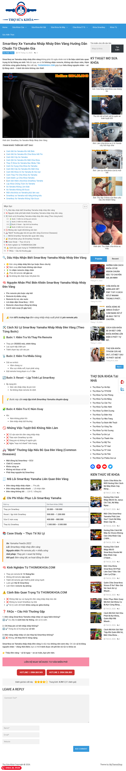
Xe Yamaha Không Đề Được (18, 190)
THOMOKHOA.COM (46, 65)
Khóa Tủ (113, 27)
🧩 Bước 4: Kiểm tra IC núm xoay (20, 227)
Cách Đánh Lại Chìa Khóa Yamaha (20, 178)
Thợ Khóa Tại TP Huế (101, 446)
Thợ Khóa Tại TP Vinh (102, 450)
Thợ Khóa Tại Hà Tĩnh (102, 454)
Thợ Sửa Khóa (8, 764)
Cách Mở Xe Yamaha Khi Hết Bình (20, 151)
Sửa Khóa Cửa (18, 27)
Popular (98, 259)
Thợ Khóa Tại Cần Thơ (102, 403)
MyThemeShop (115, 764)
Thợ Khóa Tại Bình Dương (103, 411)
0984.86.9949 (13, 767)
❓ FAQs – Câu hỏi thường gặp (19, 251)
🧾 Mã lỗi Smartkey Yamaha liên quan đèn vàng (25, 236)
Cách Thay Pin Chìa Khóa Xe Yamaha (21, 175)
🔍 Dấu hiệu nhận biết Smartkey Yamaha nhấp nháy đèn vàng (30, 210)
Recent (115, 259)
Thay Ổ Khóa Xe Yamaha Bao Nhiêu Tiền (23, 163)
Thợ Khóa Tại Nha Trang (103, 418)
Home (4, 27)
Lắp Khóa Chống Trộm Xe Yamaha (20, 184)
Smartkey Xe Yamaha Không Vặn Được (22, 198)
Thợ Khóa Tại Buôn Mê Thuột (105, 422)
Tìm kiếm (117, 48)
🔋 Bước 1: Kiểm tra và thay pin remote (23, 219)
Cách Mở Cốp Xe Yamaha (17, 157)
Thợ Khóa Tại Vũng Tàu (102, 426)
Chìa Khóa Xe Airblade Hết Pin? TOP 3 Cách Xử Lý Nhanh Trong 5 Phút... (114, 292)
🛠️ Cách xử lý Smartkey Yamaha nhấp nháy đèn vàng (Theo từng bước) (34, 216)
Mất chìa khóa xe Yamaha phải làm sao (22, 192)
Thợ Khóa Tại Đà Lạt (101, 434)
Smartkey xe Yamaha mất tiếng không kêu (24, 195)
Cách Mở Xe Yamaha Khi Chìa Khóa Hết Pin (24, 154)
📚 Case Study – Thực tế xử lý (18, 242)
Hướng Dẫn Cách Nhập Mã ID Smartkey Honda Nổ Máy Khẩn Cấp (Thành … (113, 552)
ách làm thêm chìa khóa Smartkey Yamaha (25, 181)
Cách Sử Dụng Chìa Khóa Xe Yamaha (21, 166)
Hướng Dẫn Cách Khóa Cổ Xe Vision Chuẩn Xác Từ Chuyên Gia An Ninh (114, 271)
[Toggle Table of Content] (84, 207)
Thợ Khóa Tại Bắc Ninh (102, 407)
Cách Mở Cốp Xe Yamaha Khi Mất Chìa (22, 169)
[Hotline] (122, 382)
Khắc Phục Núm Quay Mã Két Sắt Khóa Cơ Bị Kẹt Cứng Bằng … (113, 602)
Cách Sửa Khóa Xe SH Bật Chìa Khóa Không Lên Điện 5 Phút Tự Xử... (114, 333)
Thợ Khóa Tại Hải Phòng (103, 395)
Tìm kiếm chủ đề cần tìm (100, 43)
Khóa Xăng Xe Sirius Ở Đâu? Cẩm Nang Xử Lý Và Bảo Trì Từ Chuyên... (114, 313)
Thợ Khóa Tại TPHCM (102, 391)
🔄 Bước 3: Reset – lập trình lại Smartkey (23, 224)
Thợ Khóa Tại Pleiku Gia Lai (104, 458)
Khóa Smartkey (99, 27)
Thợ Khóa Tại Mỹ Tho (102, 442)
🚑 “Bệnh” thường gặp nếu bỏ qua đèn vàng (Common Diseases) (31, 233)
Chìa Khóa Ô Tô (79, 27)
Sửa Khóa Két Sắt (39, 27)
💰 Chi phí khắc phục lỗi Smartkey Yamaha (23, 239)
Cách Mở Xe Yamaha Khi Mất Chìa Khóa (23, 160)
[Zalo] (122, 389)
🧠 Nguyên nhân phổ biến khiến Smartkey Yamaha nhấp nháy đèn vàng (34, 213)
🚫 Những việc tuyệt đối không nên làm (21, 230)
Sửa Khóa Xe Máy (58, 27)
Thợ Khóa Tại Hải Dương (103, 430)
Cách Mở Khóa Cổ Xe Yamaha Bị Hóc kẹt (23, 172)
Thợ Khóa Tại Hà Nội (101, 387)
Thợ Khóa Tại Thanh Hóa (103, 438)
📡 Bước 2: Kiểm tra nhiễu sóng (20, 222)
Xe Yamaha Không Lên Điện (18, 187)
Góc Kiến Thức (8, 35)
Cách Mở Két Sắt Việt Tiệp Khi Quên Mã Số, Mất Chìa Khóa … (113, 632)
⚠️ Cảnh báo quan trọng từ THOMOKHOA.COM (25, 248)
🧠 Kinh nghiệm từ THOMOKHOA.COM (21, 245)
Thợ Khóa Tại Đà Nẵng (102, 399)
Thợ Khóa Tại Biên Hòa (102, 415)
